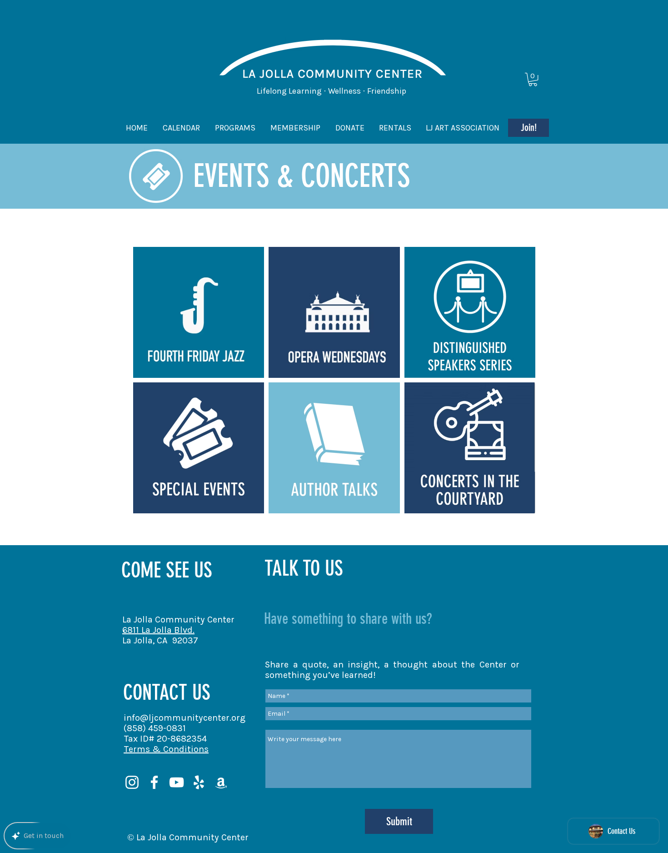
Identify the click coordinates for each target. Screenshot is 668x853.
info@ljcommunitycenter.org (184, 718)
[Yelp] (199, 782)
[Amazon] (221, 782)
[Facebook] (154, 782)
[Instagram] (132, 782)
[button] (533, 79)
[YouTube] (176, 782)
